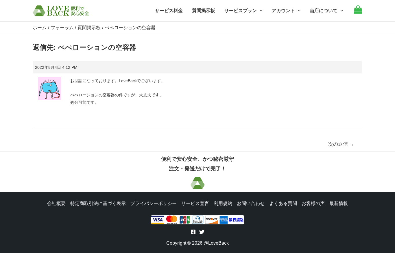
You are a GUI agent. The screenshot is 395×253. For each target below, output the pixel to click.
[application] (260, 11)
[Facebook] (193, 231)
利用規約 (223, 203)
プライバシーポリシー (153, 203)
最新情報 (338, 203)
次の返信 (341, 144)
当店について (323, 10)
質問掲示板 (203, 10)
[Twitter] (201, 231)
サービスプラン (240, 10)
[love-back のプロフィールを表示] (49, 86)
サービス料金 (169, 10)
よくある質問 (283, 203)
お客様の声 (313, 203)
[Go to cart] (358, 12)
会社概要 (56, 203)
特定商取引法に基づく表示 (98, 203)
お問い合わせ (251, 203)
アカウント (283, 10)
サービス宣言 (195, 203)
